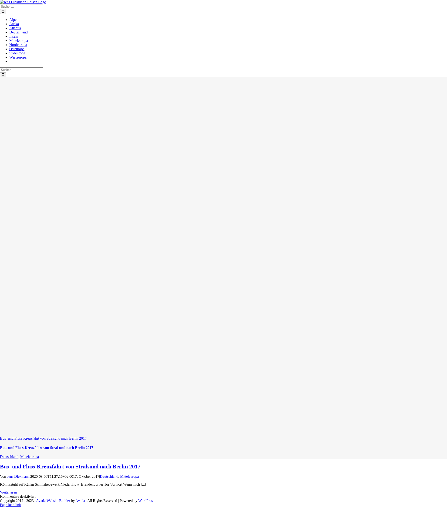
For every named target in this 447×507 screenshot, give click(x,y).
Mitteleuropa (29, 457)
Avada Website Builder (53, 501)
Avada (80, 501)
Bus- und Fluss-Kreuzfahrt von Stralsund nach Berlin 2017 (43, 438)
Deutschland (9, 457)
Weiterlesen (8, 492)
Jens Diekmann (18, 476)
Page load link (10, 505)
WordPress (146, 501)
